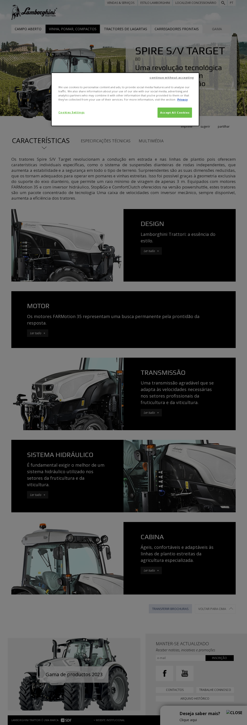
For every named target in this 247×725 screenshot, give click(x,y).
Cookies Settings (71, 112)
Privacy (182, 99)
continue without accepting (172, 77)
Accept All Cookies (174, 112)
